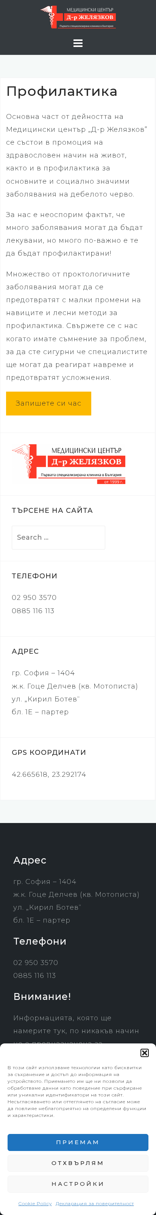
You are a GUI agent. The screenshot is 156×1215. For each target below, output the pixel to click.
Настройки (78, 1183)
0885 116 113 (33, 611)
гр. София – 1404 (43, 673)
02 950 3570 (34, 597)
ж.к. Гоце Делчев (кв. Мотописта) (75, 686)
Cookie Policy (35, 1203)
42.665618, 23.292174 (49, 774)
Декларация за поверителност (95, 1203)
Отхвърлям (78, 1163)
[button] (144, 1053)
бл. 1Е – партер (40, 712)
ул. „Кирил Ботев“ (46, 699)
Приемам (78, 1142)
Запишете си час (48, 403)
